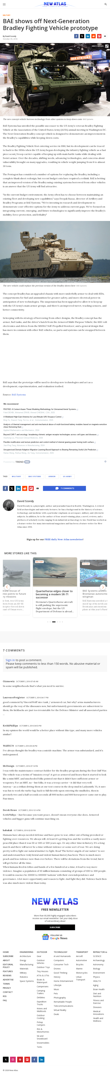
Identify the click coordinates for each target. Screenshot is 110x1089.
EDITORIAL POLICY (8, 966)
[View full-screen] (107, 46)
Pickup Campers (41, 1023)
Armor (52, 476)
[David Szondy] (8, 505)
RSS (4, 996)
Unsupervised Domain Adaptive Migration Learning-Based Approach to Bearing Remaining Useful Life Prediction (49, 450)
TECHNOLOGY (60, 952)
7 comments (67, 488)
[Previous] (7, 587)
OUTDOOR (42, 952)
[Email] (105, 36)
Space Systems (27, 981)
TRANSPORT (82, 952)
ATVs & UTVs (43, 975)
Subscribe (55, 927)
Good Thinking (60, 972)
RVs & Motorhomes (43, 1030)
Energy (23, 960)
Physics (96, 977)
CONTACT (8, 992)
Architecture (25, 956)
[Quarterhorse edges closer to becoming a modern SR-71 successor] (55, 572)
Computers (59, 960)
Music (56, 989)
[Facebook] (76, 36)
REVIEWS (7, 975)
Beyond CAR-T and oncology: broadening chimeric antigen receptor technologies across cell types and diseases (50, 434)
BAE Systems (19, 394)
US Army (67, 476)
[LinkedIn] (88, 36)
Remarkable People (63, 1001)
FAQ (5, 1000)
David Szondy (25, 501)
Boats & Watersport (42, 981)
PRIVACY (7, 988)
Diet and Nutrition (97, 995)
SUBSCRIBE (8, 956)
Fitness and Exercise (98, 1001)
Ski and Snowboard (42, 1037)
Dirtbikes (41, 997)
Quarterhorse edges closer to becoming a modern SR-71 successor (54, 594)
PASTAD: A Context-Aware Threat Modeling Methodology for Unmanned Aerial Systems (39, 409)
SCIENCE (97, 956)
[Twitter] (82, 36)
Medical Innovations (98, 1012)
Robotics (24, 977)
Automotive (81, 960)
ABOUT (6, 960)
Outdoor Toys (43, 967)
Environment (99, 972)
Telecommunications (63, 1006)
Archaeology (99, 960)
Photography (60, 997)
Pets (56, 993)
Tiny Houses (42, 971)
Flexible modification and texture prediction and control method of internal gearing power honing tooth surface (48, 442)
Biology (96, 968)
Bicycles (80, 964)
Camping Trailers (41, 992)
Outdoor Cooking (41, 1016)
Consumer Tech (61, 964)
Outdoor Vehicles (41, 961)
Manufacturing (26, 964)
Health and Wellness (98, 1019)
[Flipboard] (99, 36)
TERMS (6, 983)
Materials (24, 968)
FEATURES (8, 971)
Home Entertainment (63, 981)
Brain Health (99, 989)
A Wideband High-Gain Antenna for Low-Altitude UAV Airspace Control (32, 417)
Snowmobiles (43, 1042)
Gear (39, 956)
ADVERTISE (8, 979)
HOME (6, 952)
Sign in (10, 660)
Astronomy (98, 964)
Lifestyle (57, 985)
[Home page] (55, 5)
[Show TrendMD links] (105, 461)
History (57, 977)
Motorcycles (82, 972)
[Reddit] (93, 36)
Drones (57, 968)
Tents (39, 1047)
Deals (56, 1014)
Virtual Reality (60, 1010)
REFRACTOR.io (100, 952)
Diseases (97, 1007)
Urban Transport (80, 978)
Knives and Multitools (42, 1010)
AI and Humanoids (62, 956)
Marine (79, 968)
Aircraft (79, 956)
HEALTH (97, 981)
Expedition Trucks (41, 1003)
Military (6, 15)
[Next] (103, 587)
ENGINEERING (26, 952)
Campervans (42, 986)
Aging (95, 985)
